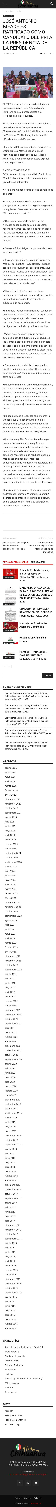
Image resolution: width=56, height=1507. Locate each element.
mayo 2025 (10, 830)
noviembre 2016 (13, 1229)
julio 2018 (9, 1153)
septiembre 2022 (13, 969)
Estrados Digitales (14, 1365)
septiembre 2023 (13, 915)
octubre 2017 (11, 1193)
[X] (13, 60)
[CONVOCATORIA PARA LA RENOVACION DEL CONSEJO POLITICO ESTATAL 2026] (10, 617)
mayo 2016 (10, 1256)
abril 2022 (10, 992)
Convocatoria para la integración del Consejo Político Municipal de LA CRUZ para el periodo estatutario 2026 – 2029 (26, 745)
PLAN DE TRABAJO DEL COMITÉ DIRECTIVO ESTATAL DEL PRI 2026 (33, 655)
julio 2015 (9, 1301)
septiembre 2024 (13, 862)
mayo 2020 (10, 1077)
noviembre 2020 (13, 1050)
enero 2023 (10, 951)
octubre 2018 (11, 1140)
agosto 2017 (11, 1202)
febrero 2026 (11, 790)
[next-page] (9, 666)
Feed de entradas (13, 1415)
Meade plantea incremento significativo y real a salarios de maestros (41, 547)
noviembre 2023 (13, 906)
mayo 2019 (10, 1126)
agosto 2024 (11, 866)
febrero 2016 (11, 1270)
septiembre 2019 (13, 1113)
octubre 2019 (11, 1108)
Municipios (10, 1369)
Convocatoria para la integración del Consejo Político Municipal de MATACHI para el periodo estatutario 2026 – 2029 (26, 721)
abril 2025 (10, 835)
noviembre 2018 (13, 1135)
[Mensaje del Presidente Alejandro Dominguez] (10, 627)
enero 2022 (10, 1005)
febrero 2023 (11, 947)
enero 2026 (10, 794)
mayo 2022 (10, 987)
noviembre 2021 (13, 1014)
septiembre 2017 (13, 1198)
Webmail (37, 1498)
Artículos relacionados (15, 562)
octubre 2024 (11, 857)
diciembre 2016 (12, 1225)
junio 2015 (10, 1305)
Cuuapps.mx (36, 1503)
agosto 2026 (11, 767)
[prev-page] (5, 666)
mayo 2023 (10, 933)
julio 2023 (9, 924)
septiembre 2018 (13, 1144)
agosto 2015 (11, 1297)
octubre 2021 (11, 1019)
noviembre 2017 (13, 1189)
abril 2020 (10, 1081)
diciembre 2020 (12, 1045)
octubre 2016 (11, 1234)
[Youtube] (36, 1483)
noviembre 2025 (13, 803)
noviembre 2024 (13, 853)
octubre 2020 (11, 1054)
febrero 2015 (11, 1323)
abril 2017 (10, 1220)
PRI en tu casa (12, 1383)
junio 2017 (10, 1211)
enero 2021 (10, 1041)
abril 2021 (10, 1027)
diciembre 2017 (12, 1184)
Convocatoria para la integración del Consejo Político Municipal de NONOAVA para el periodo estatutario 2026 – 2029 (27, 696)
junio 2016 (10, 1252)
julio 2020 (9, 1068)
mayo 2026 (10, 776)
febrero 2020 (11, 1090)
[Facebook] (6, 60)
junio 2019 (10, 1122)
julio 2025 (9, 821)
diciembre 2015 (12, 1279)
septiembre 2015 (13, 1292)
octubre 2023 (11, 911)
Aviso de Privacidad (23, 1498)
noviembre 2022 (13, 960)
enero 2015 (10, 1328)
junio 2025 (10, 826)
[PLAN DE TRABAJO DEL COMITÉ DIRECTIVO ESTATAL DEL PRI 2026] (10, 654)
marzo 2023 (10, 942)
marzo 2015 (10, 1319)
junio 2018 (10, 1158)
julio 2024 (9, 871)
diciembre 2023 (12, 902)
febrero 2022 (11, 1001)
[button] (5, 4)
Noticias (9, 1374)
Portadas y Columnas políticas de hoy (23, 1378)
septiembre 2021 (13, 1023)
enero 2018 (10, 1180)
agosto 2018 (11, 1149)
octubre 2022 (11, 965)
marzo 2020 (10, 1086)
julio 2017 (9, 1207)
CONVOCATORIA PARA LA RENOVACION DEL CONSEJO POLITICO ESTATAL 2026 (35, 612)
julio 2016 (9, 1247)
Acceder (9, 1410)
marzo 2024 (10, 888)
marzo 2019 (10, 1131)
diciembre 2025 (12, 799)
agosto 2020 (11, 1063)
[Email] (27, 60)
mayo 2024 (10, 880)
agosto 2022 (11, 974)
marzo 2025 (10, 839)
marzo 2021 (10, 1032)
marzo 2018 (10, 1171)
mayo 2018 (10, 1162)
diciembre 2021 (12, 1010)
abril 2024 (10, 884)
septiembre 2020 (13, 1059)
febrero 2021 (11, 1036)
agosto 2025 (11, 817)
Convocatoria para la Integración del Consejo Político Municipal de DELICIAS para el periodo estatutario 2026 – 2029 (26, 708)
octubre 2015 (11, 1288)
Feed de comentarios (15, 1419)
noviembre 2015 (13, 1283)
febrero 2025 (11, 844)
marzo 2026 (10, 785)
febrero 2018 (11, 1175)
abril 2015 (10, 1314)
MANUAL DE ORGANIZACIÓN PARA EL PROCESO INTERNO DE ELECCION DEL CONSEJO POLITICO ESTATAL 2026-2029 (36, 594)
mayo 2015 (10, 1310)
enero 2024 (10, 897)
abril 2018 (10, 1166)
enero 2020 (10, 1095)
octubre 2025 (11, 808)
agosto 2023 (11, 920)
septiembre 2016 (13, 1238)
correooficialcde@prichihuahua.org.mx (28, 1474)
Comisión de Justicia (15, 1356)
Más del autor (38, 562)
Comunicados (16, 11)
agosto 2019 (11, 1117)
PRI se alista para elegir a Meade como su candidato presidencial (15, 545)
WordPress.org (12, 1424)
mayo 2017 (10, 1216)
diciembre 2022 (12, 956)
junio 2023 (10, 929)
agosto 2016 (11, 1243)
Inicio (5, 11)
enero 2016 (10, 1274)
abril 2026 (10, 781)
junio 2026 (10, 772)
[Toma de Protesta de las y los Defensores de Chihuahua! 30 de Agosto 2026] (10, 574)
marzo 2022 (10, 996)
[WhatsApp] (20, 60)
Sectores (9, 1387)
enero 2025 (10, 848)
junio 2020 (10, 1072)
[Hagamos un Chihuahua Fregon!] (10, 640)
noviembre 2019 (13, 1104)
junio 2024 (10, 875)
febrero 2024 (11, 893)
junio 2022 (10, 983)
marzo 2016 (10, 1265)
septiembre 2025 (13, 812)
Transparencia (12, 1392)
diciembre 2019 (12, 1099)
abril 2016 (10, 1261)
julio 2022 (9, 978)
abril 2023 (10, 938)
